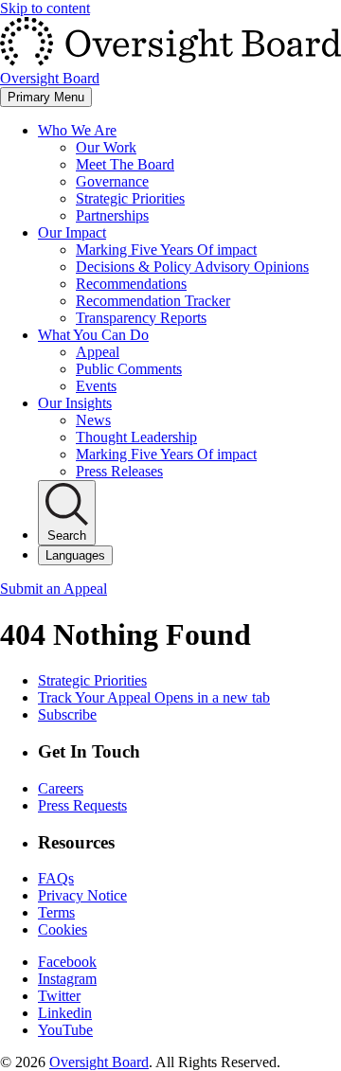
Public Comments (129, 369)
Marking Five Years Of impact (166, 249)
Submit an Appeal (53, 588)
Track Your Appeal (154, 697)
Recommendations (131, 284)
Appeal (97, 352)
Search (66, 535)
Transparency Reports (141, 318)
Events (96, 386)
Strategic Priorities (130, 198)
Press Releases (119, 471)
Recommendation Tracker (153, 301)
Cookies (62, 929)
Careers (60, 788)
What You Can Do (93, 335)
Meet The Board (125, 164)
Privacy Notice (82, 895)
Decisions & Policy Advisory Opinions (192, 267)
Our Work (106, 147)
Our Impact (72, 232)
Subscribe (67, 714)
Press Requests (82, 805)
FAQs (56, 878)
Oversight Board (99, 1062)
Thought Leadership (136, 437)
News (93, 420)
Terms (56, 912)
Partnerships (112, 215)
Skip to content (45, 8)
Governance (112, 181)
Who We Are (77, 130)
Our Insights (75, 403)
